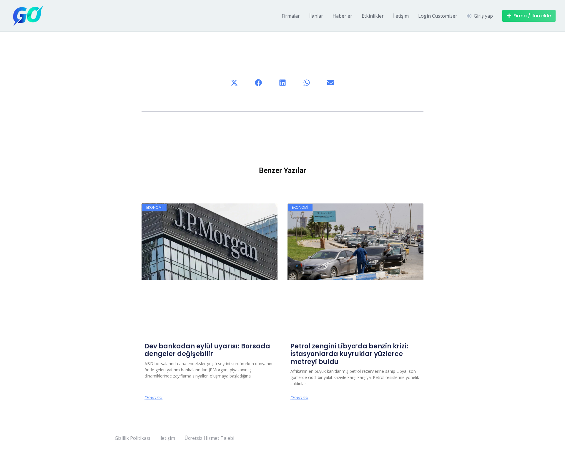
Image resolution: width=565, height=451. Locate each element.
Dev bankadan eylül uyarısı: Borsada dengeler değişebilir (207, 350)
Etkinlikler (373, 16)
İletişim (401, 16)
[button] (234, 82)
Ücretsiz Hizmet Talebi (209, 438)
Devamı (153, 397)
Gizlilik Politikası (132, 438)
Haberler (342, 16)
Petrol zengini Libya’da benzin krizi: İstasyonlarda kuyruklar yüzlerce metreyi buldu (349, 354)
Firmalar (291, 16)
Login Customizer (437, 16)
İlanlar (316, 16)
